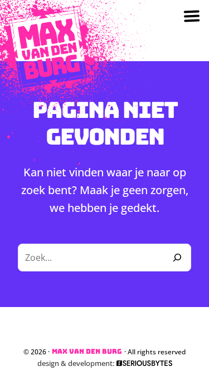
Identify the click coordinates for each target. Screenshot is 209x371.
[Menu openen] (191, 18)
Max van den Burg (87, 351)
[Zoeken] (177, 257)
